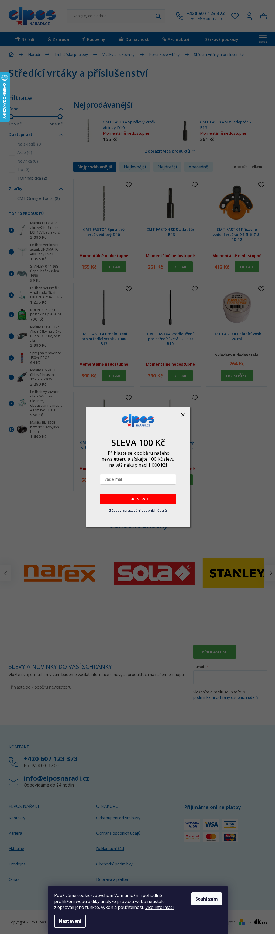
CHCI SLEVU (138, 499)
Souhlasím (206, 899)
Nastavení (70, 921)
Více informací (159, 907)
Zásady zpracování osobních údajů (138, 510)
